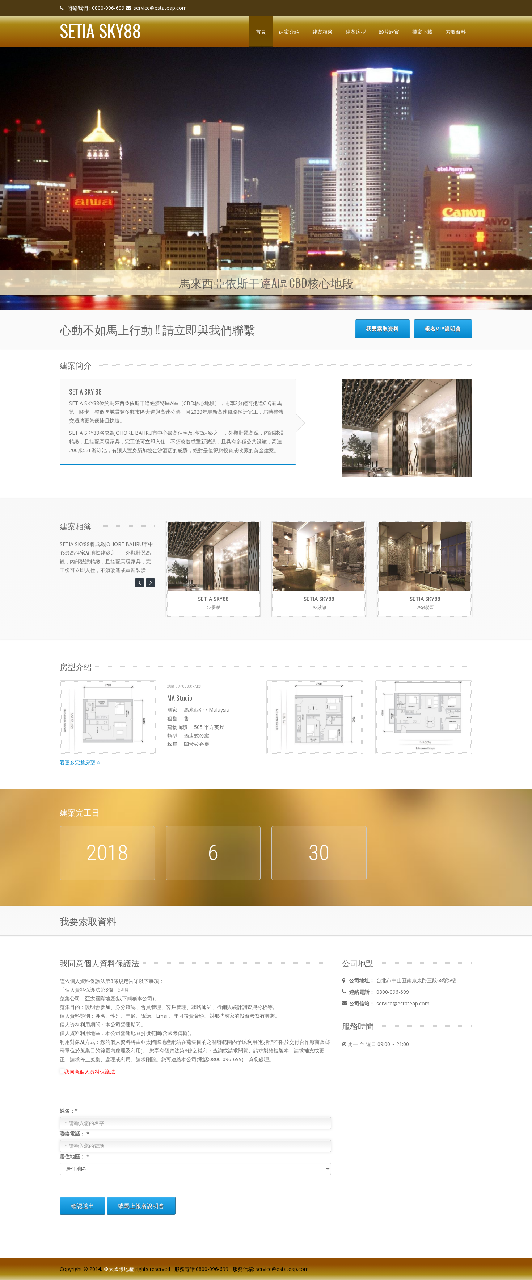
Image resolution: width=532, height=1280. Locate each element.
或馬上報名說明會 (141, 1205)
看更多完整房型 (78, 762)
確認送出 (82, 1205)
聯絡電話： (74, 1133)
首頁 (261, 31)
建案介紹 (289, 31)
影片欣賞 (389, 31)
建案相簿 (322, 31)
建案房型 (356, 31)
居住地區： (74, 1155)
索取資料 (456, 31)
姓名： (69, 1110)
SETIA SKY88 (100, 30)
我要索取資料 (382, 328)
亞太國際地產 (119, 1268)
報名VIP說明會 (443, 328)
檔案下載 (422, 31)
